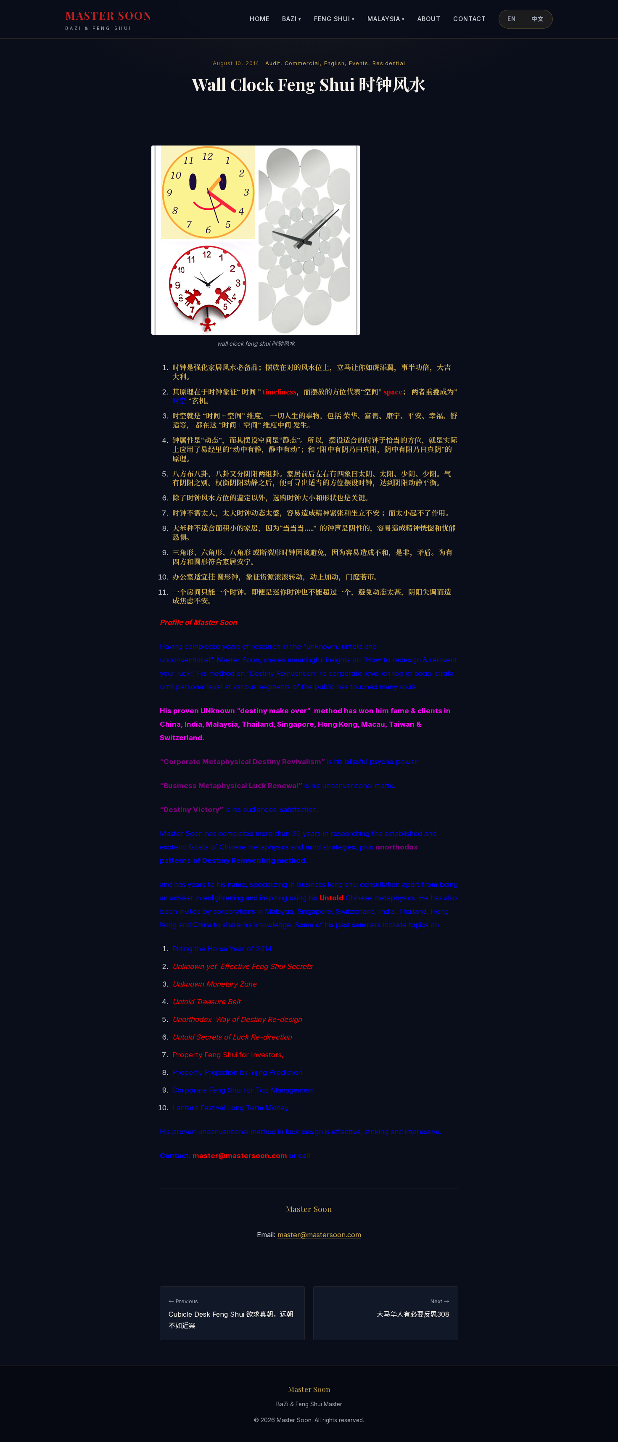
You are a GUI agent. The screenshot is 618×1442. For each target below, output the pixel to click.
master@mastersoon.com (319, 1234)
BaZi (291, 18)
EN (511, 19)
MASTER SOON (108, 19)
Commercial (302, 63)
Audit (272, 63)
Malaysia (386, 18)
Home (259, 18)
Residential (388, 63)
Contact (469, 18)
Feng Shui (334, 18)
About (429, 18)
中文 (537, 19)
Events (358, 63)
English (334, 63)
